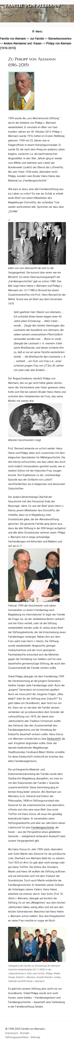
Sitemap (35, 1037)
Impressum (11, 1033)
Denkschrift (54, 738)
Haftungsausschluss (17, 1037)
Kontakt (24, 1033)
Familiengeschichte (42, 827)
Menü (39, 31)
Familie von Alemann (32, 5)
